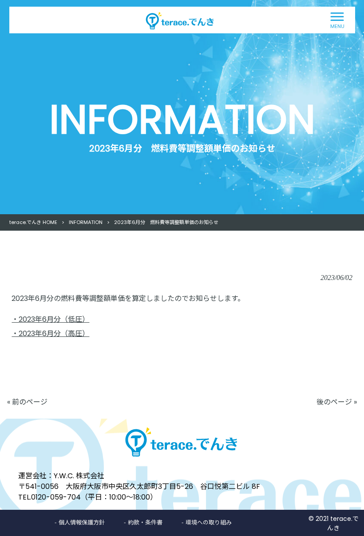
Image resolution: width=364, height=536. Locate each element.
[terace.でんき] (164, 19)
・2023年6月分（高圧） (50, 333)
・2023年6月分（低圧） (50, 319)
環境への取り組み (209, 522)
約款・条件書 (145, 522)
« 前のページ (27, 402)
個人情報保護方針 (82, 522)
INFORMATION (86, 222)
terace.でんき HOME (33, 222)
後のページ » (337, 402)
